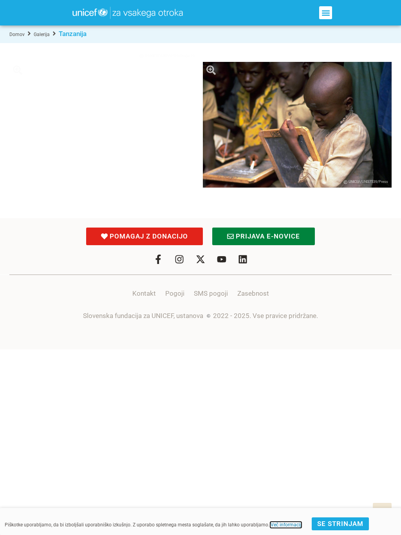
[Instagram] (179, 259)
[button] (325, 12)
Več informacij (286, 525)
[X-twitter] (200, 259)
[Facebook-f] (158, 259)
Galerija (42, 34)
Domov (17, 34)
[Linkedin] (242, 259)
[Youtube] (221, 259)
